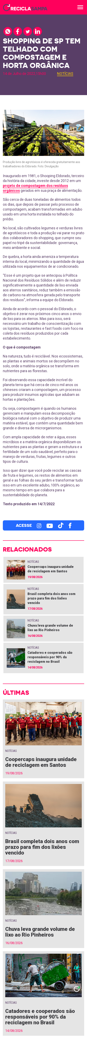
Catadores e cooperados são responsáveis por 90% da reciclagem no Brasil (50, 657)
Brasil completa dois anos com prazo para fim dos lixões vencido (51, 598)
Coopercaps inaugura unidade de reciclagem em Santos (41, 762)
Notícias (65, 73)
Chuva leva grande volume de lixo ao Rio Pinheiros (40, 932)
